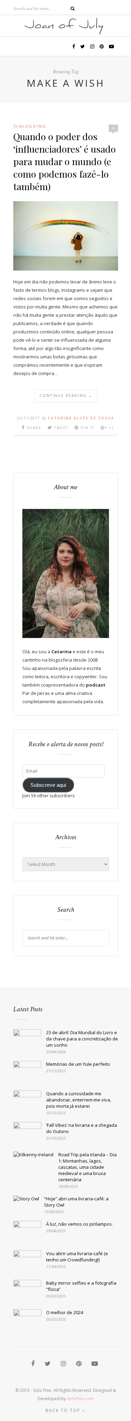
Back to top (63, 1410)
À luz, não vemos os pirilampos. (79, 1224)
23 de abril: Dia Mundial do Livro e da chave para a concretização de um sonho (82, 1038)
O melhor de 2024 (64, 1312)
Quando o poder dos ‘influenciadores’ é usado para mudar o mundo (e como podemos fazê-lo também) (64, 161)
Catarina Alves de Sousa (81, 418)
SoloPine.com (80, 1399)
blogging (32, 126)
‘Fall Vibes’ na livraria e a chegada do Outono (81, 1128)
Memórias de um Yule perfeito (78, 1064)
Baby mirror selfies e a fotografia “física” (81, 1286)
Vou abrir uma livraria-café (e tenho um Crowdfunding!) (77, 1256)
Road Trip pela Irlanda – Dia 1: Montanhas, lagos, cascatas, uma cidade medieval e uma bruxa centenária (87, 1167)
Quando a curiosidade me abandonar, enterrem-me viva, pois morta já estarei (78, 1099)
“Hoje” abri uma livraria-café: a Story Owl (76, 1201)
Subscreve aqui (48, 785)
